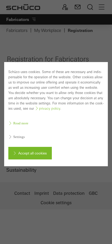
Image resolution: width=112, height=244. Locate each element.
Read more (20, 123)
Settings (19, 137)
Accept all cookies (32, 153)
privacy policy (49, 108)
